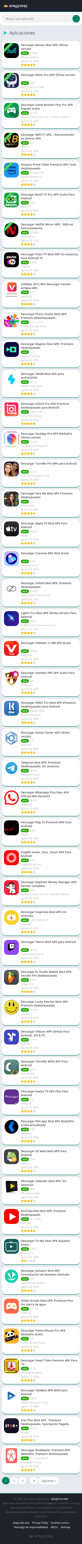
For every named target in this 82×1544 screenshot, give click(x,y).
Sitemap (65, 1527)
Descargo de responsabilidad (31, 1527)
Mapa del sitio (21, 1522)
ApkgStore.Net (59, 1499)
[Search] (76, 19)
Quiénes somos (60, 1522)
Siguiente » (48, 1481)
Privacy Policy (40, 1522)
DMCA (54, 1527)
